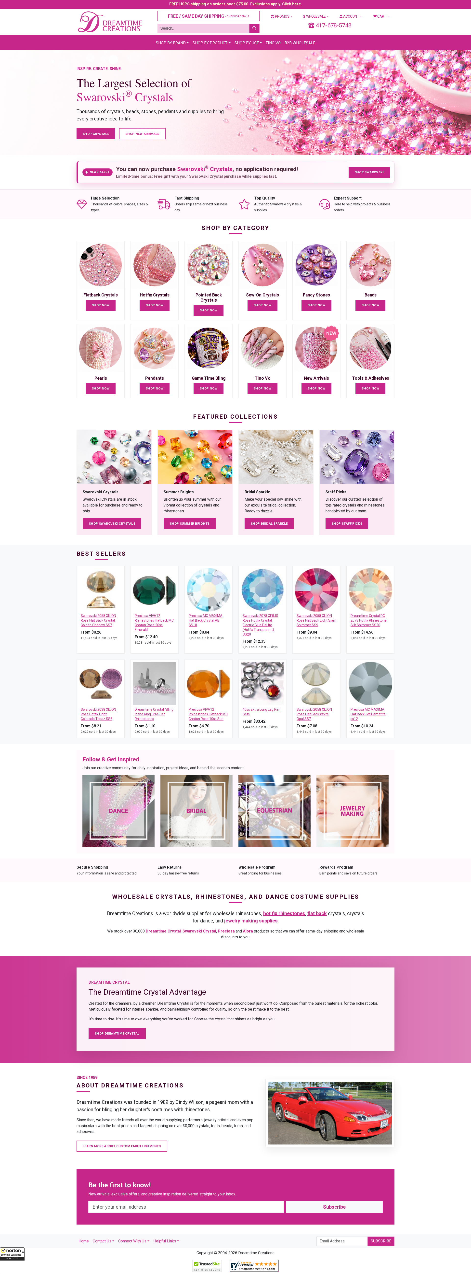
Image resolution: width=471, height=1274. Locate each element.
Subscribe (334, 1207)
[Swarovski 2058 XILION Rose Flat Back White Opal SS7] (316, 683)
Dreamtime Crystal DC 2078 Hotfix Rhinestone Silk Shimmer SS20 (369, 620)
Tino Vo (273, 43)
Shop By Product (210, 43)
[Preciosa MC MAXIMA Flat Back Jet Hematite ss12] (370, 683)
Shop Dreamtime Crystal (117, 1033)
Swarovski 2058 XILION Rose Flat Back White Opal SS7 (314, 714)
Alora (248, 931)
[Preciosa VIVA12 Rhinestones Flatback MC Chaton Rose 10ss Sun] (208, 683)
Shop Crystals (96, 134)
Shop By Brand (171, 43)
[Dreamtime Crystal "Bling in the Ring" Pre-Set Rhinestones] (154, 683)
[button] (12, 1254)
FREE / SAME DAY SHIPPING (208, 16)
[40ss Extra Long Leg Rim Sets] (262, 683)
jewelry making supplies (251, 921)
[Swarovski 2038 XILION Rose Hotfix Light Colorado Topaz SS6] (100, 683)
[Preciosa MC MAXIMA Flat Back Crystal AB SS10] (208, 589)
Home (83, 1241)
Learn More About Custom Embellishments (122, 1146)
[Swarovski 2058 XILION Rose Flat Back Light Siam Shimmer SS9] (316, 589)
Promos (281, 16)
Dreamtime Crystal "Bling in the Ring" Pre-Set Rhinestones (154, 714)
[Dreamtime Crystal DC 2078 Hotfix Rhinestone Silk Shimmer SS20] (370, 589)
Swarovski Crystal (199, 931)
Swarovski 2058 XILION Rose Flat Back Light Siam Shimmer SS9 (316, 620)
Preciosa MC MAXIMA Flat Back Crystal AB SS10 (205, 620)
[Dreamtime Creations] (110, 21)
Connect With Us (132, 1241)
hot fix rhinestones (284, 913)
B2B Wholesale (300, 43)
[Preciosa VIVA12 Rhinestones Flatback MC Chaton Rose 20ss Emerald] (154, 589)
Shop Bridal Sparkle (269, 523)
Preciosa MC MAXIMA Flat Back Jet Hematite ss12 (368, 714)
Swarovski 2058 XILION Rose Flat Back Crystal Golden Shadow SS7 (98, 620)
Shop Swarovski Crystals (112, 523)
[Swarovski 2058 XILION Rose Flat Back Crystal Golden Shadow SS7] (100, 589)
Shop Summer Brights (189, 523)
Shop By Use (247, 43)
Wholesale (315, 16)
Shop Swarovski (369, 172)
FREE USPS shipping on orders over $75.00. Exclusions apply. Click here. (235, 4)
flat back (317, 913)
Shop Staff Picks (347, 523)
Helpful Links (164, 1241)
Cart (381, 16)
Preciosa (226, 931)
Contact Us (102, 1241)
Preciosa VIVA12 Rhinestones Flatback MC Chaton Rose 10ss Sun (208, 714)
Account (350, 16)
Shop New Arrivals (142, 134)
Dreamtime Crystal (163, 931)
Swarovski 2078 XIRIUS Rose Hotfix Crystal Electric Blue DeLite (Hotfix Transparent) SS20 (260, 625)
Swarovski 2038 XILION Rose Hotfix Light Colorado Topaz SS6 (98, 714)
